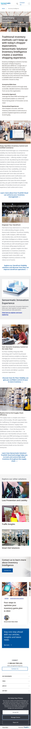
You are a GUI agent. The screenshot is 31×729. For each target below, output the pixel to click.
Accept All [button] (15, 712)
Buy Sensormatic (7, 676)
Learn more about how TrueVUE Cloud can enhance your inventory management (14, 195)
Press (3, 681)
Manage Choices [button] (15, 717)
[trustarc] (26, 727)
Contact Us (22, 3)
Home (3, 8)
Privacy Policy (5, 727)
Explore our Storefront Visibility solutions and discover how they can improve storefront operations (15, 267)
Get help (4, 690)
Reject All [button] (15, 722)
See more (6, 645)
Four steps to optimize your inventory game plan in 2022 (13, 606)
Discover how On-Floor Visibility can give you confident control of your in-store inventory (15, 380)
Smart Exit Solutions (11, 548)
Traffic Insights (8, 524)
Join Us (4, 686)
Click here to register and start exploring (12, 314)
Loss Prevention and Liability (14, 500)
